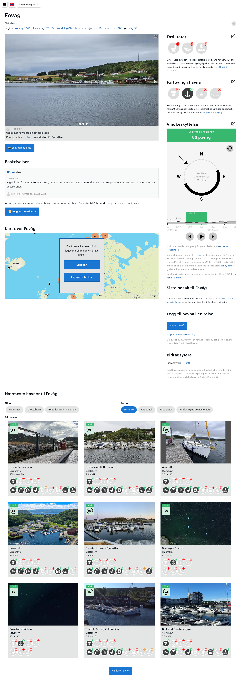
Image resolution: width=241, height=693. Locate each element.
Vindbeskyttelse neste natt (194, 409)
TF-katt (27, 137)
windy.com (226, 266)
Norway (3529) (22, 28)
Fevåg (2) (131, 28)
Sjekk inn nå (177, 325)
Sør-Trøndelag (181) (62, 28)
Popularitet (166, 409)
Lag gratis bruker (81, 277)
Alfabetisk (146, 409)
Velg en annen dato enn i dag (181, 335)
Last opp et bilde (19, 148)
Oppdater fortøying (212, 113)
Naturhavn (14, 409)
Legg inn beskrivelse (22, 211)
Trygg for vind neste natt (62, 409)
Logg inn (81, 265)
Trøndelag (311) (41, 28)
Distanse (129, 409)
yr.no (198, 255)
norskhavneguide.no (29, 5)
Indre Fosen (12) (113, 28)
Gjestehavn (34, 409)
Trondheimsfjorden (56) (88, 28)
